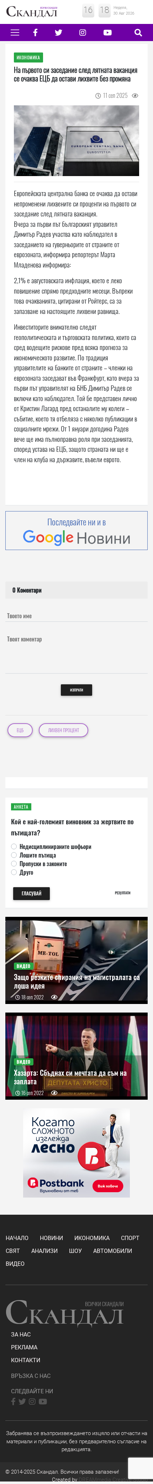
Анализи (44, 1251)
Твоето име (19, 615)
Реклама (24, 1347)
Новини (51, 1238)
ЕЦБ (20, 730)
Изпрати (76, 690)
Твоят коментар (24, 639)
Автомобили (112, 1251)
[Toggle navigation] (15, 32)
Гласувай (31, 893)
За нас (21, 1334)
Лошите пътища (38, 855)
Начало (17, 1238)
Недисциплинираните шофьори (55, 846)
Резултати (123, 892)
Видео (15, 1263)
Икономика (92, 1238)
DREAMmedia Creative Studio (113, 1479)
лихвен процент (63, 730)
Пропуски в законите (43, 863)
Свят (13, 1251)
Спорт (130, 1238)
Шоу (75, 1251)
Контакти (25, 1360)
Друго (26, 872)
